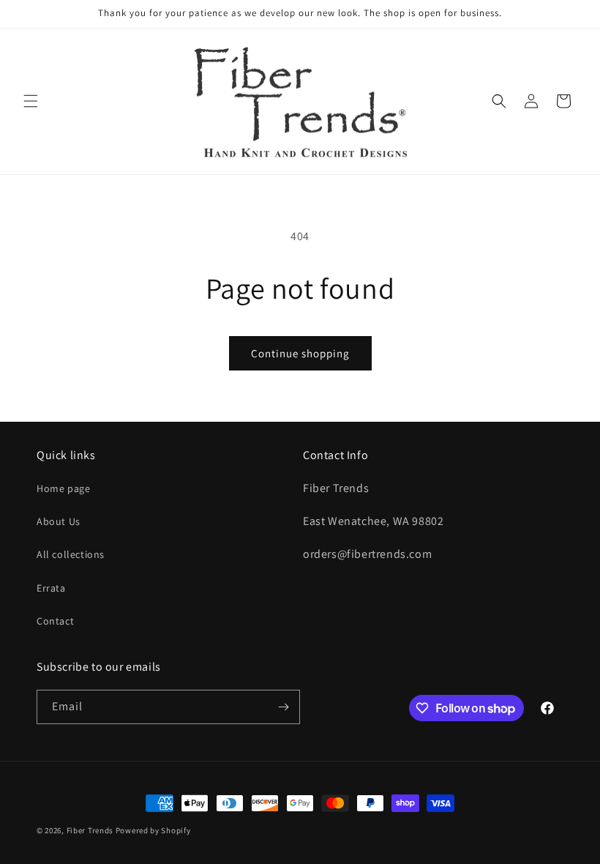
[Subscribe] (283, 707)
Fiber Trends (90, 830)
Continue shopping (300, 353)
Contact (55, 620)
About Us (58, 521)
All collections (71, 554)
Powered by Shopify (153, 830)
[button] (31, 101)
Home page (63, 488)
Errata (51, 588)
